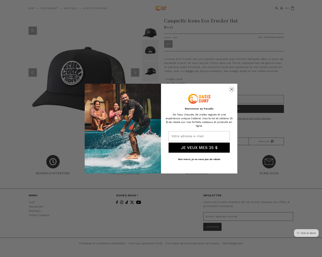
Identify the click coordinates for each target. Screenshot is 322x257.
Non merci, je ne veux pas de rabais (199, 159)
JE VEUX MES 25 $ (199, 147)
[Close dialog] (232, 89)
